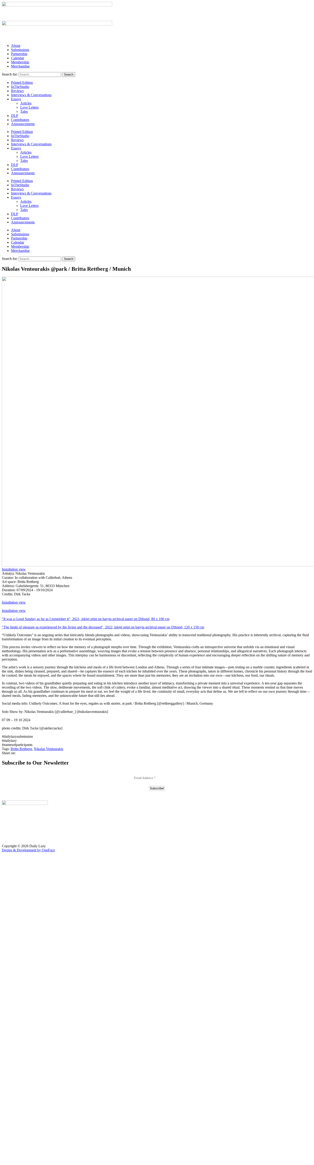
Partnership (19, 54)
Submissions (20, 50)
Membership (20, 62)
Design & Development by (28, 850)
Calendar (17, 58)
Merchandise (20, 66)
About (15, 46)
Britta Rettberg (21, 749)
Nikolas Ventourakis (48, 749)
